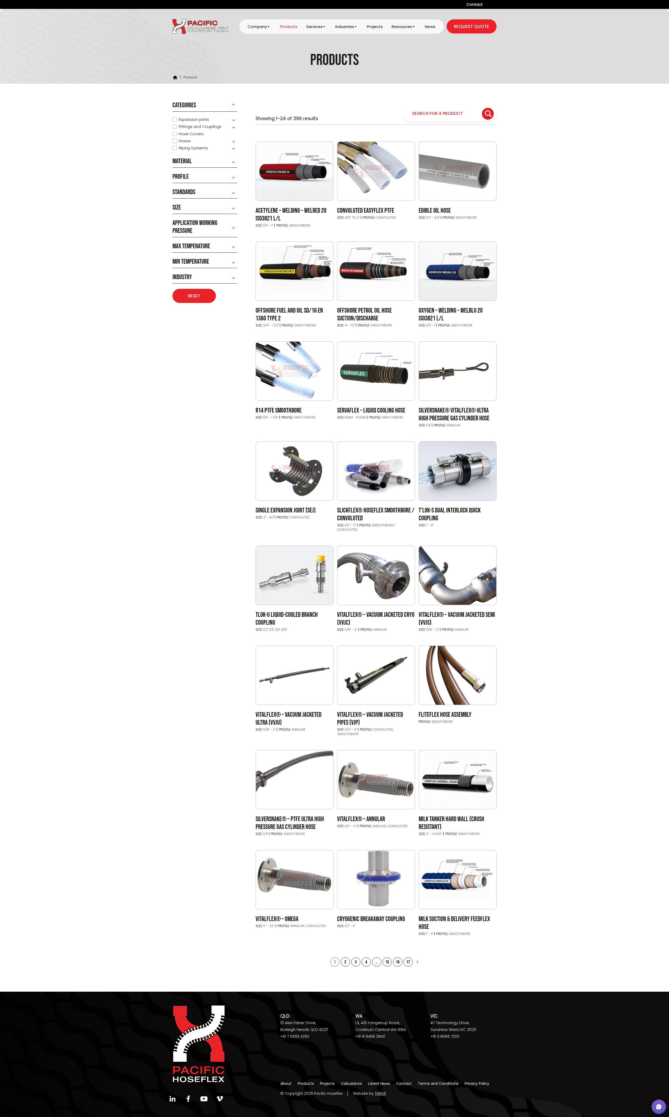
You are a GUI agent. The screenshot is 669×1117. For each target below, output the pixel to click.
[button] (658, 1106)
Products (288, 26)
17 (408, 962)
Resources (402, 26)
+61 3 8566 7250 (444, 1036)
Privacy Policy (477, 1083)
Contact (474, 4)
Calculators (351, 1083)
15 (387, 962)
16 (398, 962)
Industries (344, 26)
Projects (375, 26)
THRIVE (380, 1093)
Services (314, 26)
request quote (471, 26)
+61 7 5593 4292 (294, 1036)
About (285, 1083)
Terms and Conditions (438, 1083)
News (430, 26)
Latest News (379, 1083)
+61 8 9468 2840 (370, 1036)
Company (257, 26)
